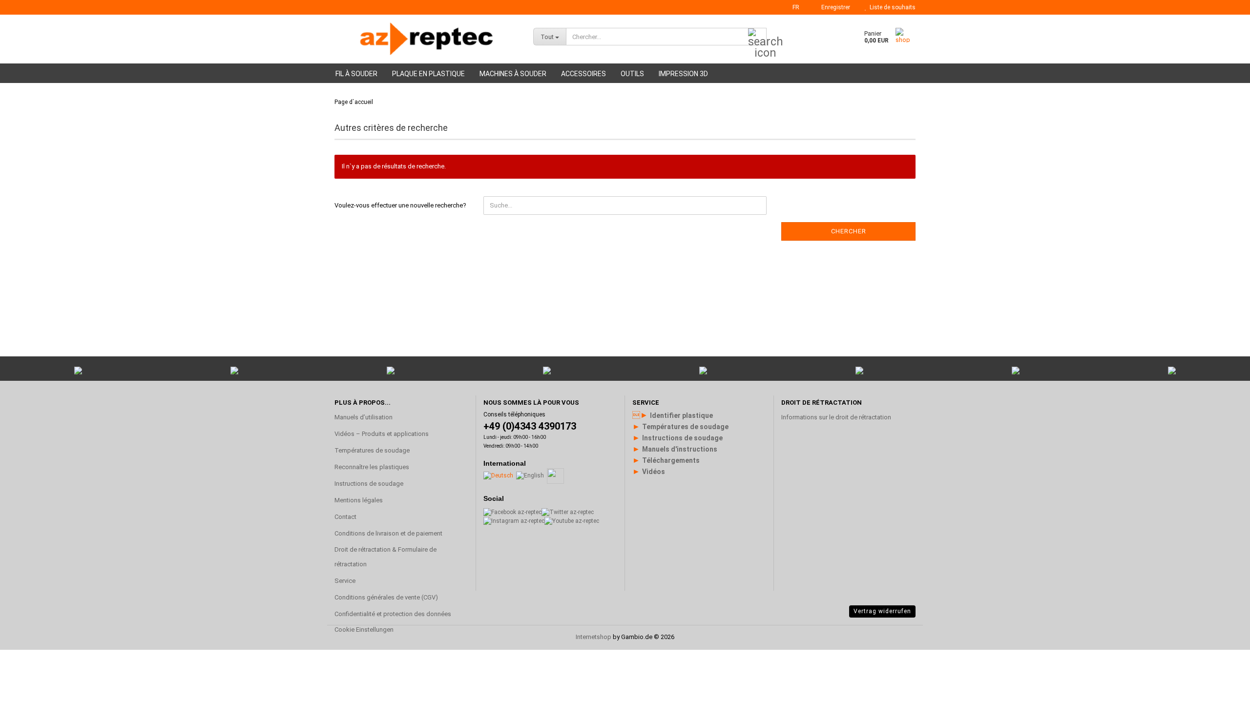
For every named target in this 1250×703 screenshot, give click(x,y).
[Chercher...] (757, 37)
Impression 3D (683, 74)
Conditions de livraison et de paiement (388, 533)
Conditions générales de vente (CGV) (386, 597)
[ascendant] (1223, 578)
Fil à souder (356, 74)
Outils (632, 74)
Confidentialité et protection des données (392, 614)
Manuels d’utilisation (363, 417)
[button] (793, 7)
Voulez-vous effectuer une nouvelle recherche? (400, 205)
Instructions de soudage (368, 483)
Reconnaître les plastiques (371, 467)
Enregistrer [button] (834, 7)
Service (344, 580)
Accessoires (583, 74)
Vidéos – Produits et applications (381, 433)
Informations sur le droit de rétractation (836, 417)
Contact (345, 516)
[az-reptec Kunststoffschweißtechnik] (426, 39)
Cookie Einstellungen (364, 629)
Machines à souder (512, 74)
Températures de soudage (372, 450)
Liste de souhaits (891, 7)
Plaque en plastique (428, 74)
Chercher (848, 231)
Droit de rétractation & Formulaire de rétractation (385, 557)
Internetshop (593, 637)
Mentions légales (358, 500)
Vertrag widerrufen (882, 611)
